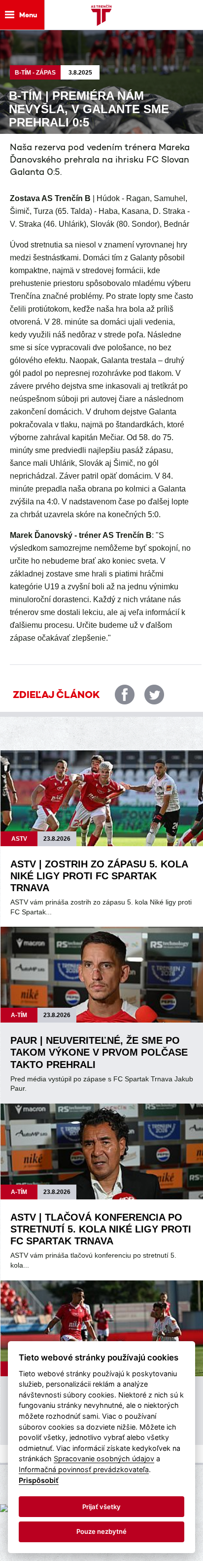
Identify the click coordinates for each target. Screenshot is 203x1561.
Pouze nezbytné (101, 1531)
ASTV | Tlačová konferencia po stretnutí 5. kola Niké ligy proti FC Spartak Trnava (100, 1229)
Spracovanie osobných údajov (104, 1458)
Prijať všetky (101, 1507)
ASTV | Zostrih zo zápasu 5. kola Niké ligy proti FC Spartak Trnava (99, 876)
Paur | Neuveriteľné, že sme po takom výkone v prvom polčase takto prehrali (99, 1052)
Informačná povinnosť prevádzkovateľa (84, 1469)
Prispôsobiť (39, 1480)
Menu (28, 14)
